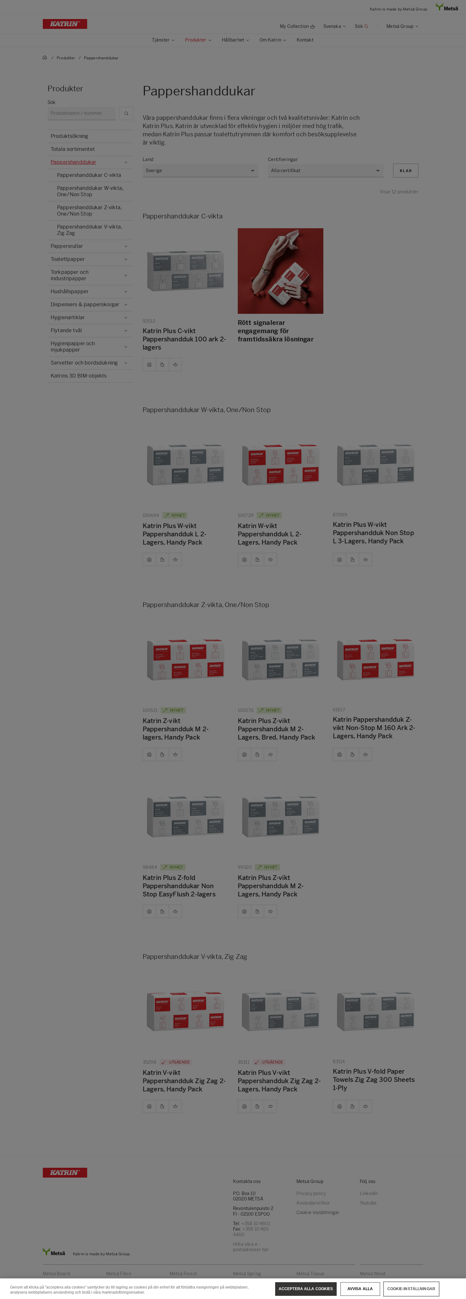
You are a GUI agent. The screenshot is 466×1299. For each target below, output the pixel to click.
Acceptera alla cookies (306, 1289)
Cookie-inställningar (411, 1289)
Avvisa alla (360, 1289)
